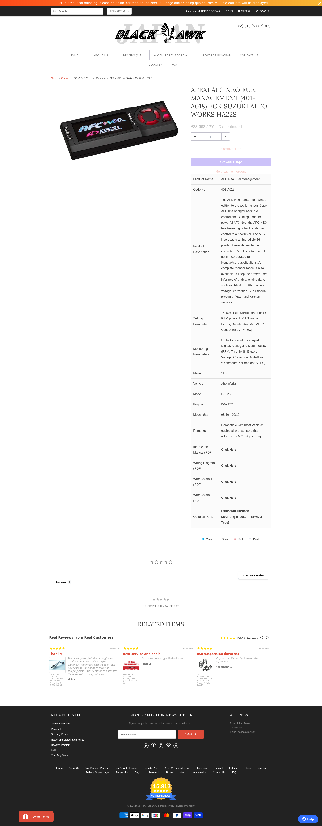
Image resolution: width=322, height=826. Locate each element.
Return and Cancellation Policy (67, 739)
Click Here (228, 449)
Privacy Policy (59, 729)
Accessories (200, 772)
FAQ (53, 750)
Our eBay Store (59, 755)
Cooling (262, 768)
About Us (74, 768)
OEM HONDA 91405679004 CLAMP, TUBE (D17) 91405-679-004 (131, 679)
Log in (229, 11)
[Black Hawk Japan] (161, 34)
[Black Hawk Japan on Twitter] (240, 26)
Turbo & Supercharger (97, 772)
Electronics (201, 768)
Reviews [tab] (61, 582)
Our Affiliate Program (127, 768)
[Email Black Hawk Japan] (267, 26)
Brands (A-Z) (151, 768)
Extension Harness (235, 511)
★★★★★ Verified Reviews (202, 11)
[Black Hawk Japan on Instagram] (260, 26)
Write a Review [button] (255, 575)
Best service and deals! (142, 653)
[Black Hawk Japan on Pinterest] (254, 26)
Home (59, 768)
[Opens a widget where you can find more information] (308, 819)
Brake (169, 772)
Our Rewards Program (97, 768)
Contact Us (219, 772)
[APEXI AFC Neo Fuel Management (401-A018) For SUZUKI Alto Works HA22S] (119, 130)
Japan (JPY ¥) (117, 11)
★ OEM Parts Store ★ (177, 768)
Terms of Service (60, 723)
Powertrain (154, 772)
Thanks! (55, 653)
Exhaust (218, 768)
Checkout (262, 11)
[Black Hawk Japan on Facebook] (247, 26)
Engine (138, 772)
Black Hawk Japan (144, 806)
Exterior (233, 768)
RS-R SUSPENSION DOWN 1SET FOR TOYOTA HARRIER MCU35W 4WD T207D (205, 680)
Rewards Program (60, 744)
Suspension (122, 772)
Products (66, 78)
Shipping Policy (59, 734)
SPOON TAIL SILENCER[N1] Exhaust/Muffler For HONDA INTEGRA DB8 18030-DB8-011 (56, 680)
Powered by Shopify (184, 806)
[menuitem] (71, 55)
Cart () (246, 11)
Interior (247, 768)
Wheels (183, 772)
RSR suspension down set (218, 653)
